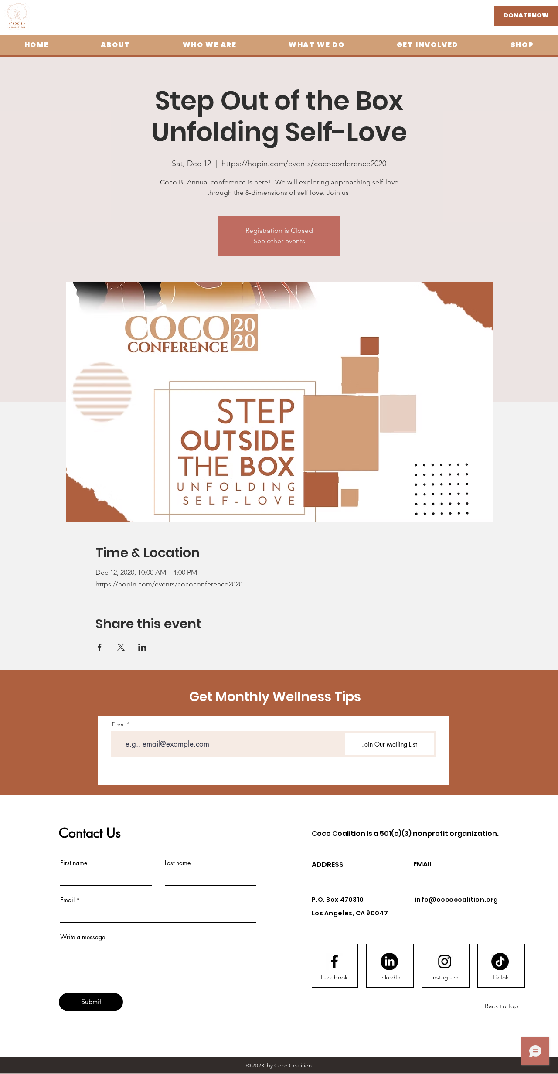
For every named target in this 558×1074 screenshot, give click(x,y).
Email (118, 724)
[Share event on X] (121, 647)
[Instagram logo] (444, 961)
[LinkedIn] (389, 961)
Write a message (82, 937)
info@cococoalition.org (456, 899)
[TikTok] (500, 961)
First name (73, 863)
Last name (178, 863)
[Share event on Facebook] (99, 647)
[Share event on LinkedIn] (142, 647)
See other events (279, 241)
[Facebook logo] (334, 961)
